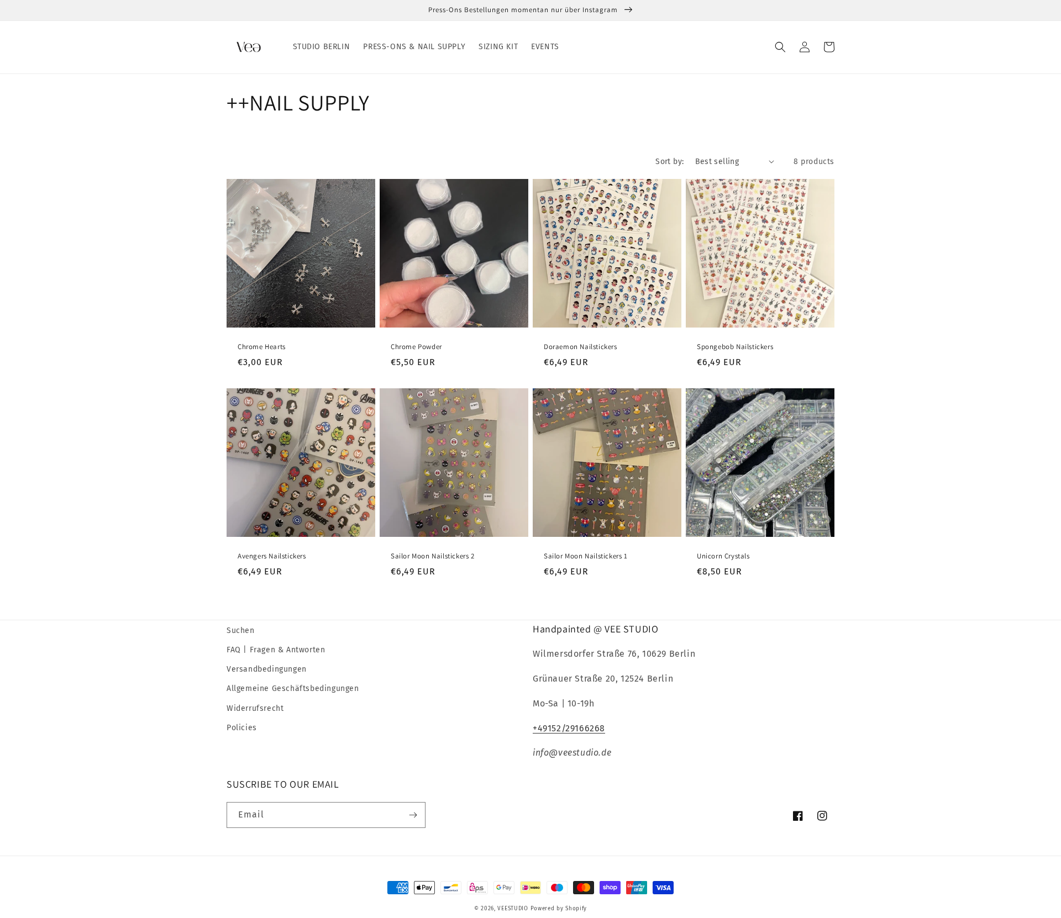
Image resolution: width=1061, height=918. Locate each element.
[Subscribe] (413, 815)
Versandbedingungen (267, 669)
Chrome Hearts (262, 346)
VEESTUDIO (512, 908)
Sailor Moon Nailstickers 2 (433, 556)
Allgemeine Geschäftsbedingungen (293, 688)
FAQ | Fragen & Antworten (276, 650)
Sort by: (669, 161)
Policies (242, 727)
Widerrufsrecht (255, 708)
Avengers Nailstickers (272, 556)
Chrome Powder (416, 346)
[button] (780, 47)
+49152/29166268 (569, 728)
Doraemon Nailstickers (580, 346)
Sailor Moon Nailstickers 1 (586, 556)
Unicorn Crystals (723, 556)
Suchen (241, 630)
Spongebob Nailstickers (735, 346)
